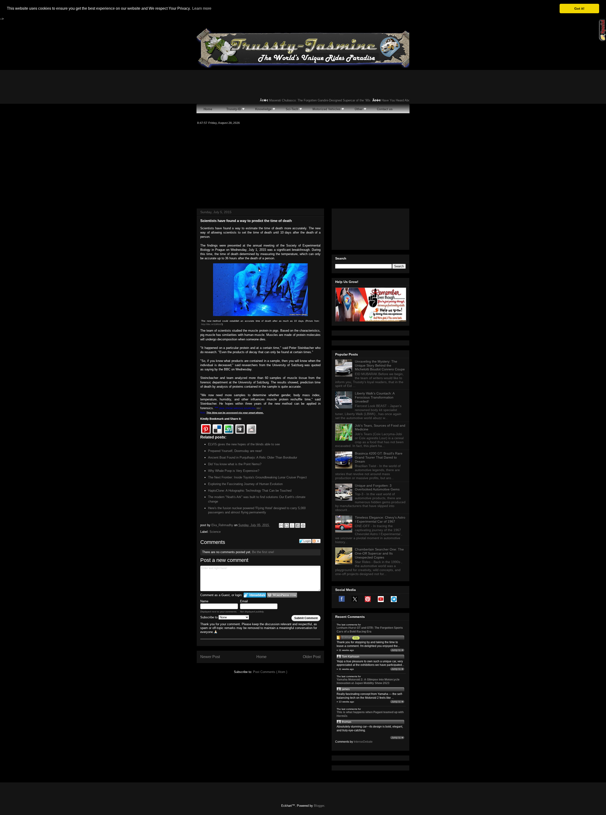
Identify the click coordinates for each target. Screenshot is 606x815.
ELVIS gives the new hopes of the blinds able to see (244, 444)
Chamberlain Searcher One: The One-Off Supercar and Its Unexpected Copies (379, 553)
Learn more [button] (201, 8)
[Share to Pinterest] (303, 525)
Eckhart (347, 637)
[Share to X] (292, 525)
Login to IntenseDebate (255, 595)
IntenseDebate (363, 741)
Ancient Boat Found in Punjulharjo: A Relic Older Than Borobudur (252, 457)
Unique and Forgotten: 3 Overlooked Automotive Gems (377, 487)
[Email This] (281, 525)
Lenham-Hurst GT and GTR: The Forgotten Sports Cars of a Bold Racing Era (370, 629)
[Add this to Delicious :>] (217, 429)
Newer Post (210, 657)
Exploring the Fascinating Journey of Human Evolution (245, 484)
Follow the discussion (316, 541)
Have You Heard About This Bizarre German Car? (405, 100)
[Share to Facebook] (297, 525)
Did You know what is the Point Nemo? (234, 464)
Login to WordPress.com (282, 595)
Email (244, 601)
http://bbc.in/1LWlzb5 (211, 324)
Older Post (312, 657)
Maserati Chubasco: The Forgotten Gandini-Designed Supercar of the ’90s (310, 100)
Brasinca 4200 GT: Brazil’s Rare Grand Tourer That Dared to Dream (378, 457)
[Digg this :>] (240, 429)
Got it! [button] (579, 8)
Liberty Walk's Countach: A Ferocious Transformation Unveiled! (374, 397)
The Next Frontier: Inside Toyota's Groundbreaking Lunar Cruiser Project (257, 477)
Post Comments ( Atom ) (270, 672)
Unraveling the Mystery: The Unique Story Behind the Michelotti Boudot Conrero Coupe (380, 365)
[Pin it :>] (206, 429)
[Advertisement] (303, 166)
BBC (259, 408)
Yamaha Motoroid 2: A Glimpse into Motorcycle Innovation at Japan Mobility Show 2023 (368, 681)
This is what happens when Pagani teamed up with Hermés (370, 714)
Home (261, 657)
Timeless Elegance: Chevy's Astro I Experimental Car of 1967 (380, 519)
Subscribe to (209, 617)
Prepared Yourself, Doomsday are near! (235, 451)
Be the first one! (263, 552)
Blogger (319, 805)
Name (204, 601)
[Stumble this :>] (228, 429)
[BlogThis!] (286, 525)
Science (215, 531)
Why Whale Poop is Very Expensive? (233, 471)
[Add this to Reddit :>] (251, 429)
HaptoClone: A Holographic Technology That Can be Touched (249, 490)
